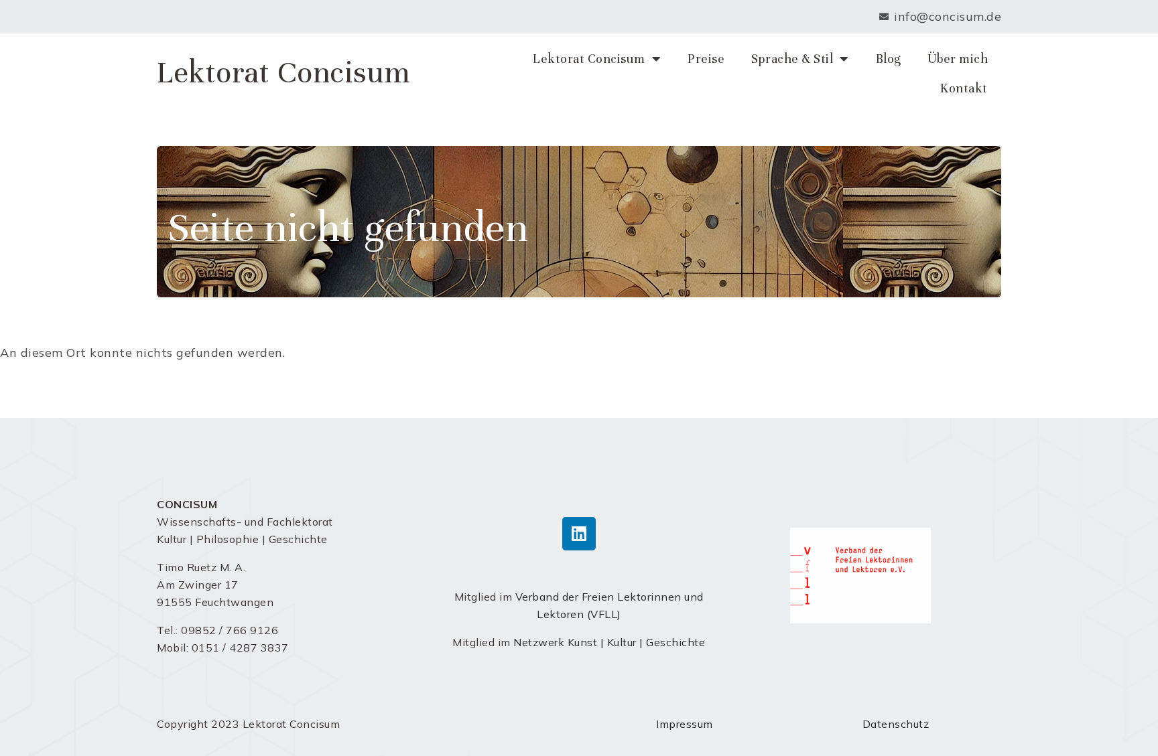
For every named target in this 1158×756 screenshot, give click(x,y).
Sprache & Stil (792, 58)
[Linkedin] (579, 533)
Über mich (957, 58)
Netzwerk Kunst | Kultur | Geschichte (609, 642)
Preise (706, 58)
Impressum (684, 724)
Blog (888, 58)
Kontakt (964, 88)
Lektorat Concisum (284, 72)
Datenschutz (895, 724)
